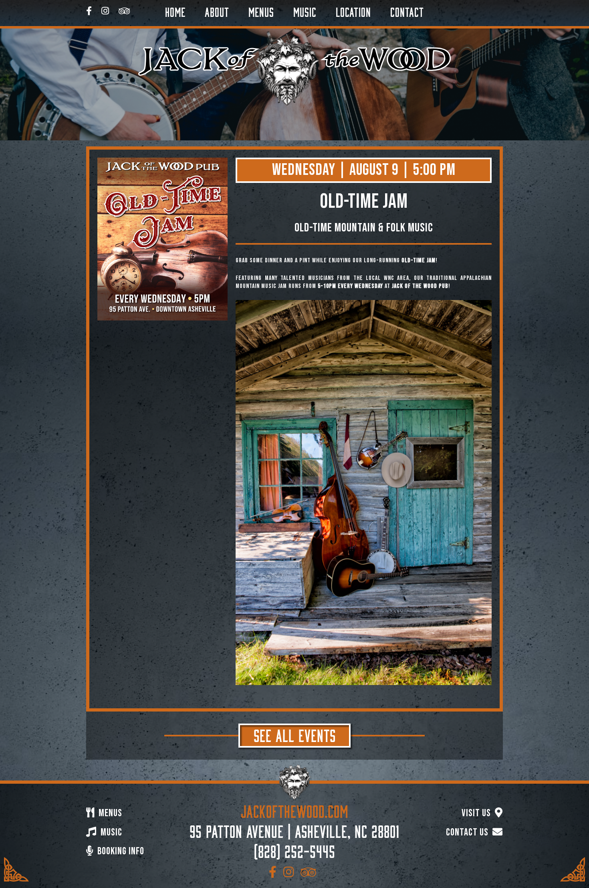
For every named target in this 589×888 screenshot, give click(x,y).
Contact (407, 11)
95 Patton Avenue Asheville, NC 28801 (294, 829)
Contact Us (468, 832)
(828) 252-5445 (294, 850)
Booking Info (119, 851)
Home (175, 11)
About (217, 11)
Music (305, 11)
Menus (261, 11)
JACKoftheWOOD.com (295, 809)
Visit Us (477, 813)
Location (353, 11)
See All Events (295, 734)
